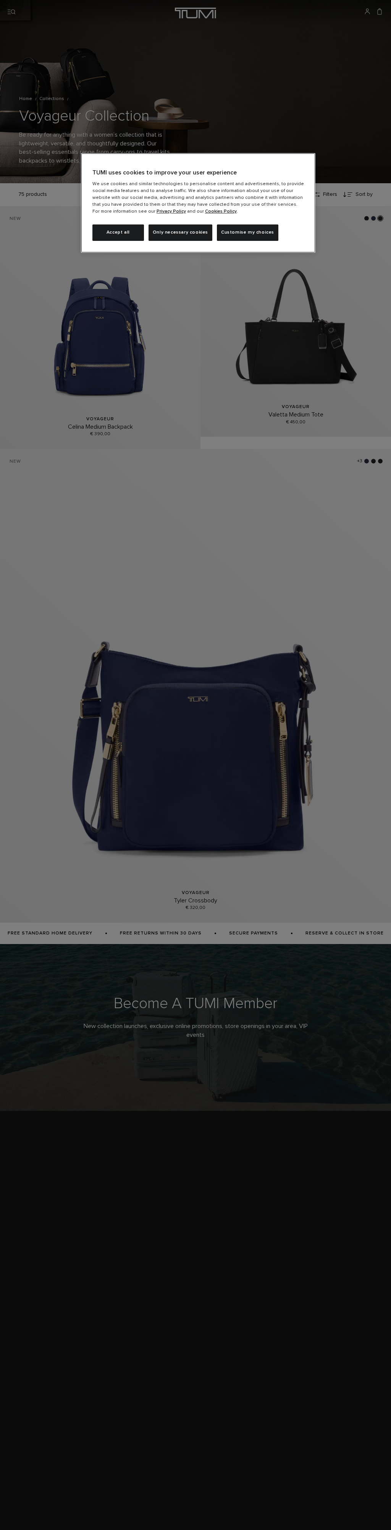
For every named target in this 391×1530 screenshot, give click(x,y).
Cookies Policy (221, 211)
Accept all (118, 232)
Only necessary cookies (180, 232)
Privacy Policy (171, 211)
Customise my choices (247, 232)
